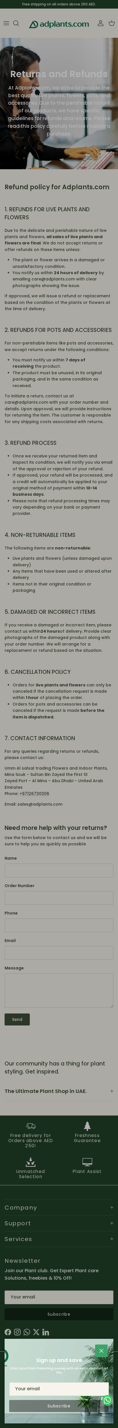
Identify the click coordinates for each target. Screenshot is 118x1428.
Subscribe (59, 1406)
